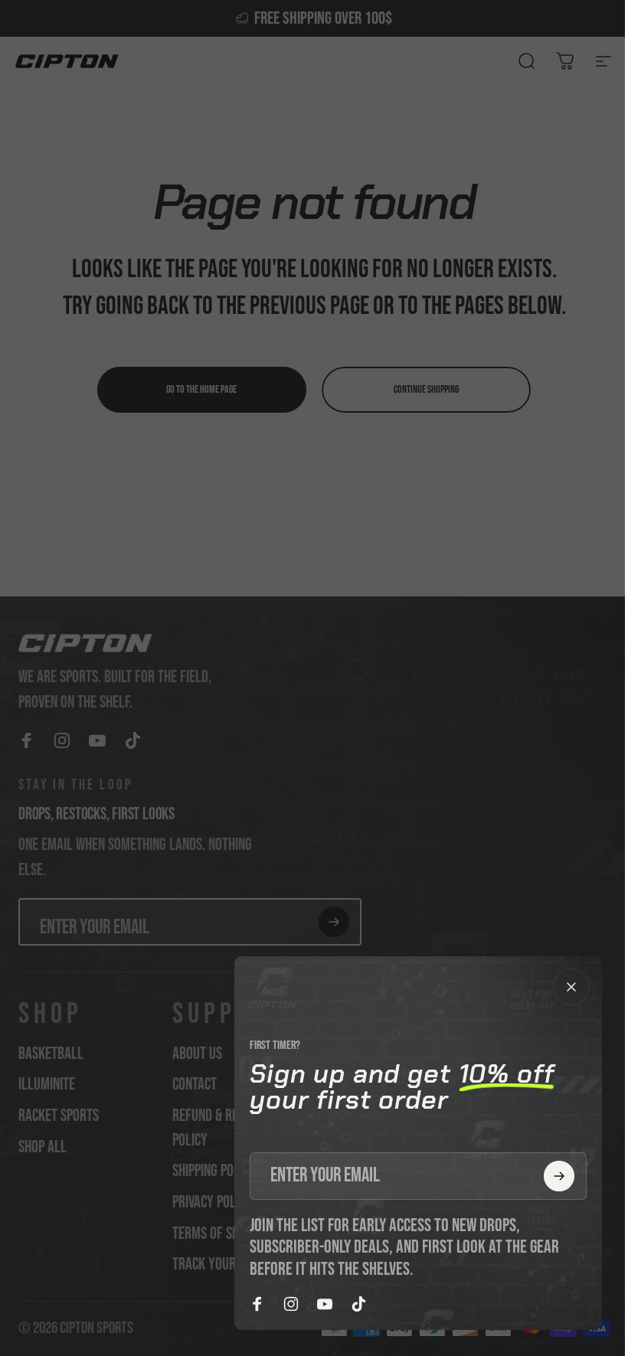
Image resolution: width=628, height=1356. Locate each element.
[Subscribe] (559, 1176)
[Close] (571, 987)
